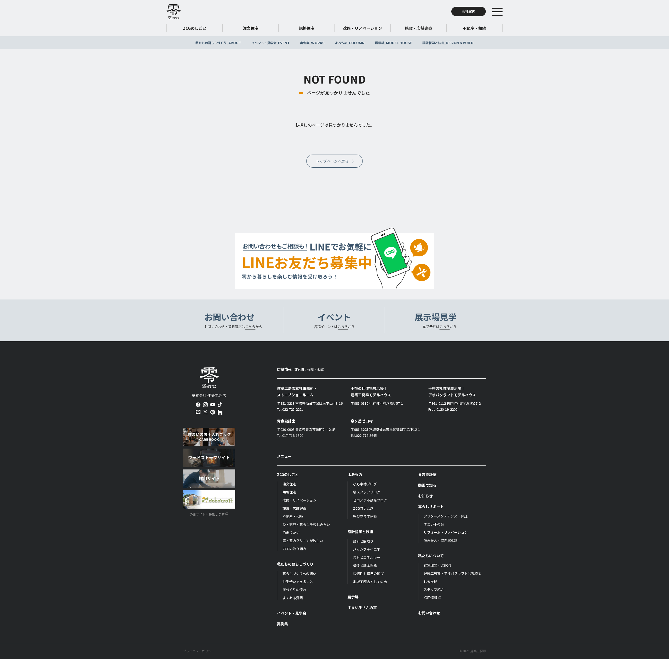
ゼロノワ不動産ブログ (370, 500)
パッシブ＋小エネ (366, 549)
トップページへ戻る (332, 161)
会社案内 (468, 11)
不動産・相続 (292, 516)
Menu (505, 11)
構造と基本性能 (365, 565)
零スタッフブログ (366, 492)
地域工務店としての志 (370, 581)
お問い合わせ (429, 612)
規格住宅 (289, 492)
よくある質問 (292, 597)
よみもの (350, 42)
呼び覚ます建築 (365, 516)
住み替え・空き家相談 (441, 540)
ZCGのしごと (288, 474)
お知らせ (425, 495)
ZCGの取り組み (294, 548)
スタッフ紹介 (434, 589)
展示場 (393, 42)
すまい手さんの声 (362, 607)
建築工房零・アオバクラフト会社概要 (452, 573)
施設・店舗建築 (294, 508)
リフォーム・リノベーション (446, 532)
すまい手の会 (434, 524)
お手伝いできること (297, 581)
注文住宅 (289, 483)
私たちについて (431, 555)
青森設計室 (427, 474)
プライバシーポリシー (198, 650)
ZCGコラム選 (363, 508)
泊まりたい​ (290, 532)
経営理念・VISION (437, 565)
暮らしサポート (431, 506)
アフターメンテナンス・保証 (446, 516)
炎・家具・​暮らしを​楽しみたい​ (306, 524)
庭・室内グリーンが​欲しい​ (302, 540)
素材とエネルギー (366, 557)
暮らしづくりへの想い (299, 573)
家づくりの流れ (294, 589)
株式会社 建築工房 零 (209, 377)
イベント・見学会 (270, 42)
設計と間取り (363, 541)
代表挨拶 (430, 581)
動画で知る (427, 485)
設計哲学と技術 (448, 42)
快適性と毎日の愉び (368, 573)
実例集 (312, 42)
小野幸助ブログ (365, 483)
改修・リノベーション (299, 500)
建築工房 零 (173, 11)
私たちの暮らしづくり (218, 42)
